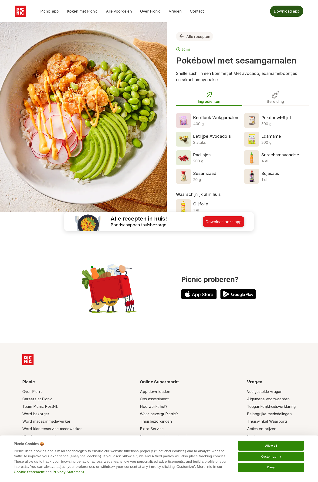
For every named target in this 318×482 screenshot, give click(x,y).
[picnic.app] (20, 11)
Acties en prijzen (261, 428)
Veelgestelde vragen (264, 391)
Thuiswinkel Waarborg (267, 421)
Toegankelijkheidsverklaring (271, 406)
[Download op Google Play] (238, 294)
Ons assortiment (154, 399)
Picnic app (49, 11)
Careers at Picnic (37, 399)
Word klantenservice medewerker (52, 428)
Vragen (175, 11)
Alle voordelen (119, 11)
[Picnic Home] (28, 359)
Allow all (271, 445)
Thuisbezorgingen (156, 421)
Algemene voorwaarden (268, 399)
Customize (269, 456)
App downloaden (155, 391)
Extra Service (152, 428)
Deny (271, 467)
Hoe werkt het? (153, 406)
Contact (197, 11)
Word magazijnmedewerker (46, 421)
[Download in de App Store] (199, 294)
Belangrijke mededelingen (269, 414)
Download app (287, 11)
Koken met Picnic (82, 11)
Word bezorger (35, 414)
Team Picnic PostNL (40, 406)
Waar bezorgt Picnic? (159, 414)
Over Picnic (150, 11)
